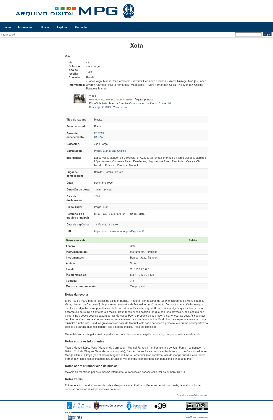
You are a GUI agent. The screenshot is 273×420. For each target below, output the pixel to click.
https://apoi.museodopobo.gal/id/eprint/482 (119, 231)
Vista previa (120, 107)
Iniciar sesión (8, 34)
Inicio (7, 27)
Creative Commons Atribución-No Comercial (145, 103)
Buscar (45, 27)
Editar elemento (201, 395)
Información (25, 27)
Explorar (62, 27)
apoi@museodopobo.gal (197, 417)
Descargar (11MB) (100, 107)
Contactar (81, 27)
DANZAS (99, 137)
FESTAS (99, 133)
